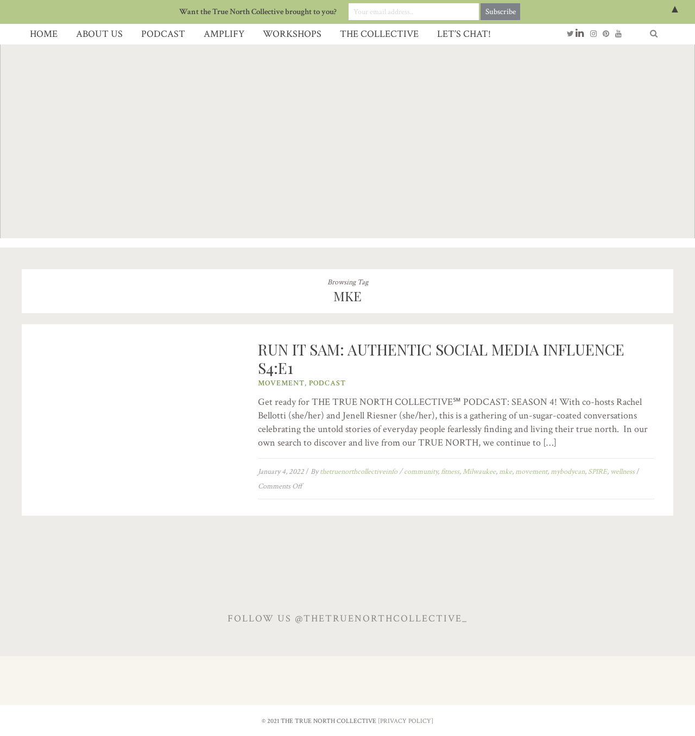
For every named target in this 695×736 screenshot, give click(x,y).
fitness (450, 472)
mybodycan (568, 472)
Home (44, 34)
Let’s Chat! (464, 34)
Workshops (292, 34)
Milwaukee (479, 472)
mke (505, 472)
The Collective (379, 34)
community (421, 472)
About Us (99, 34)
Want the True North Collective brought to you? (258, 12)
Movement (281, 383)
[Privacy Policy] (405, 721)
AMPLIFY (224, 34)
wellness (622, 472)
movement (531, 472)
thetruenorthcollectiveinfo (358, 472)
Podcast (163, 34)
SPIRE (597, 472)
